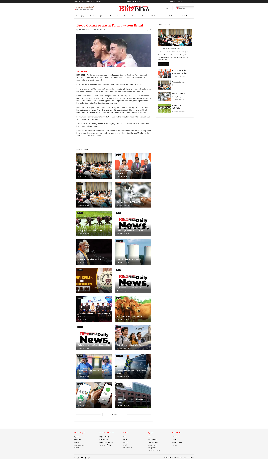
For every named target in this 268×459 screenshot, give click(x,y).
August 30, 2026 (84, 176)
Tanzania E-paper (154, 450)
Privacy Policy (90, 1)
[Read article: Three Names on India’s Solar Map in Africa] (133, 366)
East (124, 437)
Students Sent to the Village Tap (129, 202)
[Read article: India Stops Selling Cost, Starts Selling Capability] (133, 166)
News (80, 155)
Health (119, 384)
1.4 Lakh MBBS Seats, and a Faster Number (130, 400)
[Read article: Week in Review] (94, 194)
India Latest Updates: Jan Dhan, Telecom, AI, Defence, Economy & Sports (133, 286)
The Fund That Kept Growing (89, 288)
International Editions (167, 16)
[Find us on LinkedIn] (89, 458)
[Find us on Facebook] (74, 458)
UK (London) (103, 439)
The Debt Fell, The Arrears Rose (90, 173)
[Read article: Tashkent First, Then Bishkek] (94, 252)
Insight (76, 442)
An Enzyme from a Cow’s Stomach (130, 316)
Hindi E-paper (152, 439)
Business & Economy (131, 16)
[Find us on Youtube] (82, 458)
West (125, 439)
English (182, 8)
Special (76, 437)
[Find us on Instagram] (85, 458)
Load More (114, 414)
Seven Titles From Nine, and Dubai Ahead (92, 372)
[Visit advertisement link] (113, 143)
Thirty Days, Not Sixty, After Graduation (132, 345)
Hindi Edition (152, 16)
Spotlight (77, 439)
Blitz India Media (83, 29)
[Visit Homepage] (134, 8)
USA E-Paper (152, 445)
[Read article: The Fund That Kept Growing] (94, 280)
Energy (119, 241)
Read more (164, 64)
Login (173, 1)
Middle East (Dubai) (106, 442)
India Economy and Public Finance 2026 (94, 345)
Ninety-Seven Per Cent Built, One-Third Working (94, 314)
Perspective (109, 16)
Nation (117, 16)
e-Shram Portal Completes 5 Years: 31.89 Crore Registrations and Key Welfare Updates (132, 229)
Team (83, 1)
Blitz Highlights (81, 16)
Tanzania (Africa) (105, 445)
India (149, 437)
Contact (97, 1)
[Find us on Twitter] (78, 458)
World (143, 16)
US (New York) (104, 437)
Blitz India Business (185, 16)
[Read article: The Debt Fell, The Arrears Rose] (94, 166)
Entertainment (79, 445)
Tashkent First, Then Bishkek (89, 259)
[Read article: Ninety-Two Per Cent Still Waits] (94, 223)
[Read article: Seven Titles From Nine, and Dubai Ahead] (94, 366)
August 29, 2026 (84, 262)
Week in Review (84, 202)
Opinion (92, 16)
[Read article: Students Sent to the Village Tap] (133, 194)
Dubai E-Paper (153, 442)
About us (77, 1)
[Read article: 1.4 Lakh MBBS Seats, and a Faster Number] (133, 395)
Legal (100, 16)
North (125, 445)
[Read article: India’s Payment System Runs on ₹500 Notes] (94, 395)
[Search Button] (192, 1)
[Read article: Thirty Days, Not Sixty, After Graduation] (133, 337)
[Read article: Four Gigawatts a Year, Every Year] (133, 252)
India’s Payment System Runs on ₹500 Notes (93, 400)
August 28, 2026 (84, 319)
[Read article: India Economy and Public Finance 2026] (94, 337)
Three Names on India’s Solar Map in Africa (131, 372)
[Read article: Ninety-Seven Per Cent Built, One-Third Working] (94, 309)
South (125, 442)
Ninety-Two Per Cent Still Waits (90, 231)
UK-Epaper (151, 448)
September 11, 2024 (99, 29)
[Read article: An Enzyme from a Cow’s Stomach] (133, 309)
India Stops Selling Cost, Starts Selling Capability (131, 172)
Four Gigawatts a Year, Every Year (130, 259)
